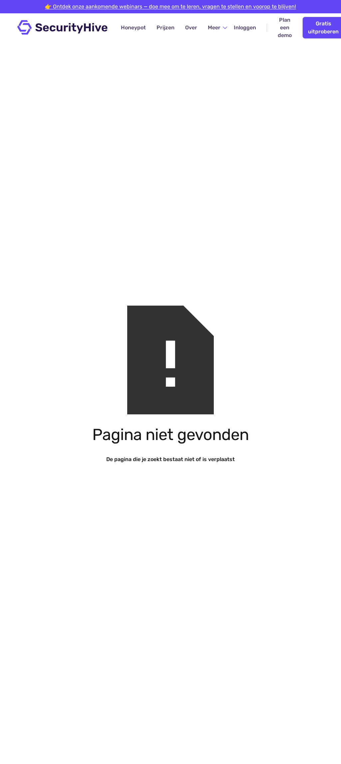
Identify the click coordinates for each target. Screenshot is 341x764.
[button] (218, 27)
